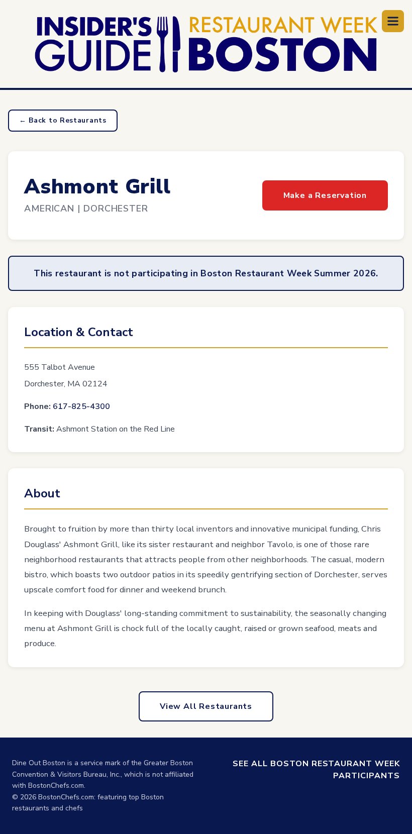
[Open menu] (393, 21)
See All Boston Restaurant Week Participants (316, 769)
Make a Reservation (325, 195)
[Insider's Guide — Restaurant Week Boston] (206, 44)
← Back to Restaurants (63, 120)
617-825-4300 (81, 406)
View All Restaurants (206, 706)
